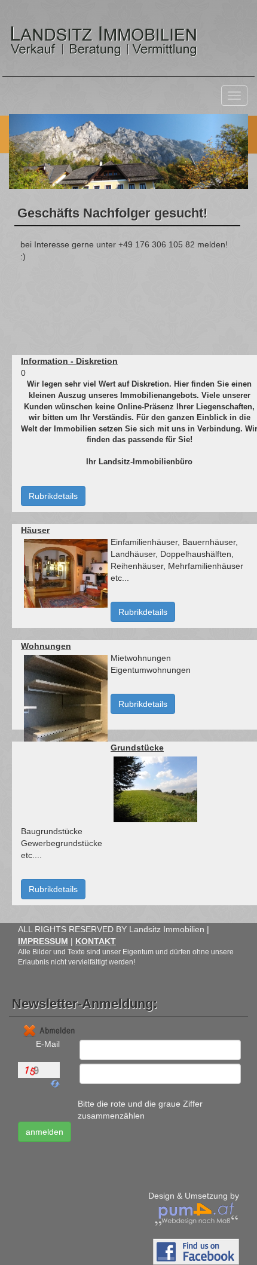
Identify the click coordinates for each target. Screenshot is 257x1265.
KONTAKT (95, 941)
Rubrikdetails (53, 496)
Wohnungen (46, 646)
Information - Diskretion (69, 361)
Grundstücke (137, 747)
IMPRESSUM (43, 941)
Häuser (35, 530)
